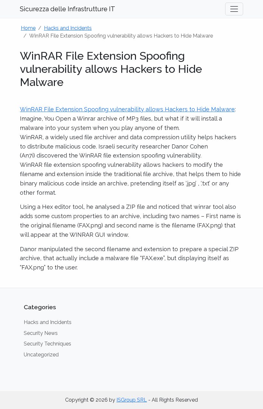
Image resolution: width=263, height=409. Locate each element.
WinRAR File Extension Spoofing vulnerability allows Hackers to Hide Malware (127, 109)
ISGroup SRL (131, 400)
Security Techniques (47, 344)
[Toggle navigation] (234, 9)
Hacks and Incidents (68, 28)
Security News (41, 333)
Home (28, 28)
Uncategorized (41, 355)
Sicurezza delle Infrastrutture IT (67, 9)
